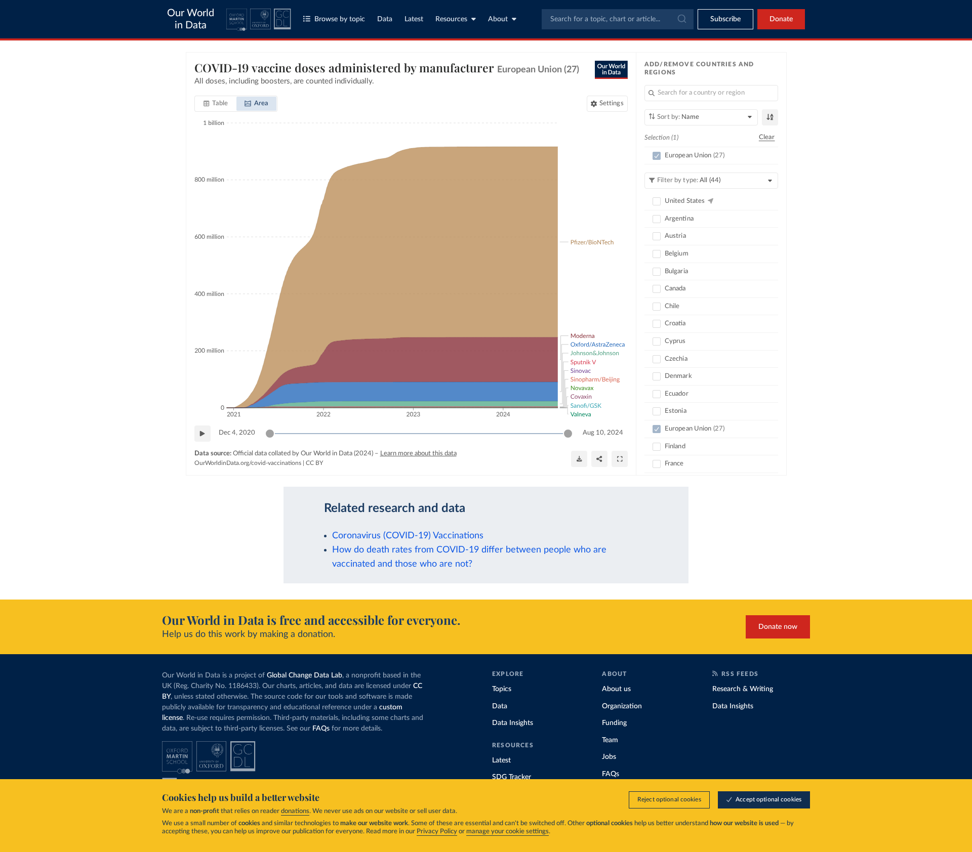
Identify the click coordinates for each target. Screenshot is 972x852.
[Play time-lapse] (202, 433)
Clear (767, 137)
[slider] (270, 433)
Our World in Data (190, 19)
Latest (413, 19)
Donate (781, 19)
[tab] (215, 104)
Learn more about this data (418, 453)
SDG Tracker (511, 777)
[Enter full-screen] (620, 459)
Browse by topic (339, 19)
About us (616, 689)
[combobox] (618, 19)
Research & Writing (742, 689)
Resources (451, 19)
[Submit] (681, 19)
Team (610, 740)
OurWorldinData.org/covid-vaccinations (247, 463)
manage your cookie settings (507, 831)
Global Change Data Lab (304, 675)
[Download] (579, 459)
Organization (622, 706)
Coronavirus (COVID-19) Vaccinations (407, 535)
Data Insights (512, 723)
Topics (501, 689)
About (498, 19)
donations (295, 811)
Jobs (609, 756)
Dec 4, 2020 (237, 433)
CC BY (314, 463)
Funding (614, 723)
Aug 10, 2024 (603, 433)
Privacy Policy (437, 831)
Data (384, 19)
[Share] (599, 459)
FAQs (321, 728)
